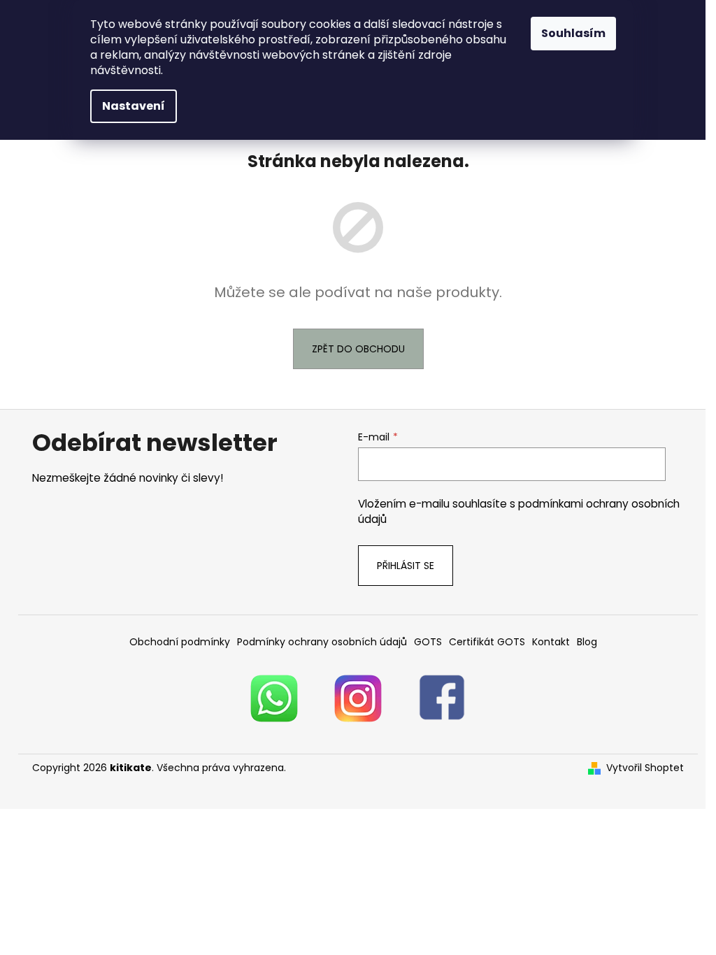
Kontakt (551, 642)
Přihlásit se (405, 566)
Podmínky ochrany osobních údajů (322, 642)
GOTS (428, 642)
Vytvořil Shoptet (645, 768)
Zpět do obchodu (358, 349)
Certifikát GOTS (487, 642)
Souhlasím (573, 33)
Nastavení (133, 106)
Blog (587, 642)
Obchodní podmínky (179, 642)
